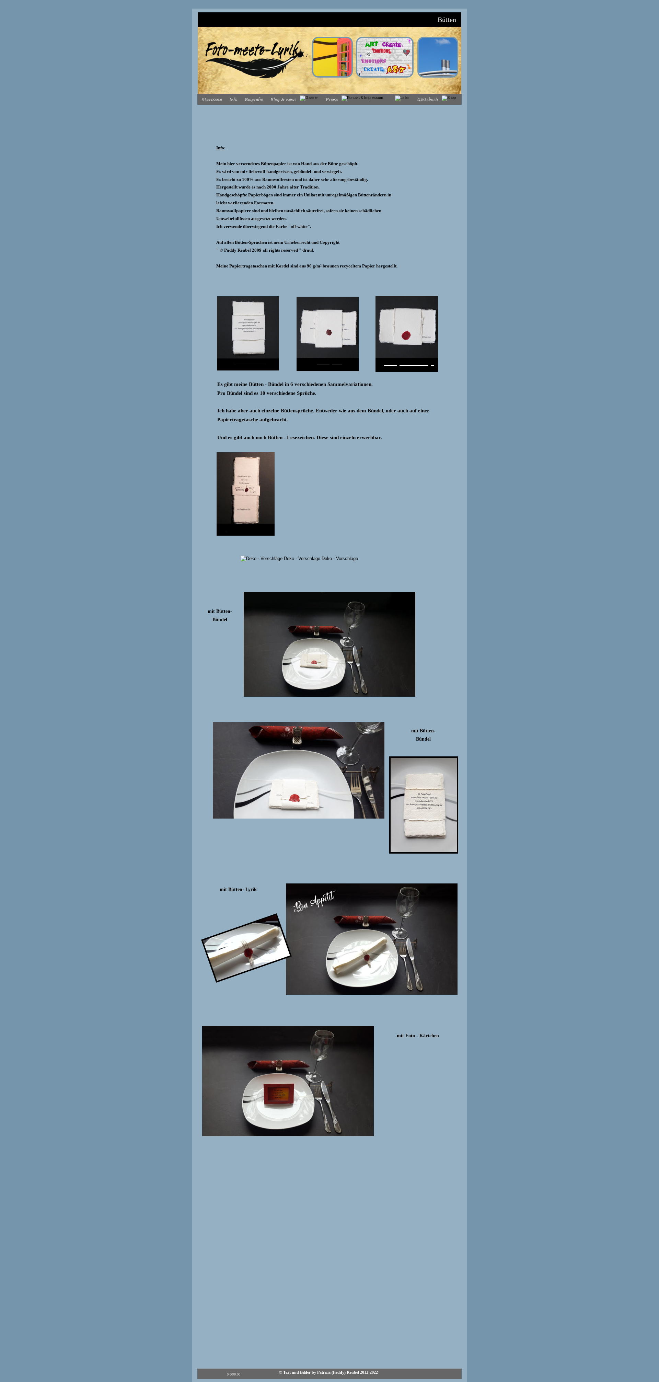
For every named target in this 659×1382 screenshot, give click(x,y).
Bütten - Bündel (250, 363)
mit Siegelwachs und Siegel (409, 364)
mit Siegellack (329, 363)
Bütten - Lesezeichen (245, 529)
